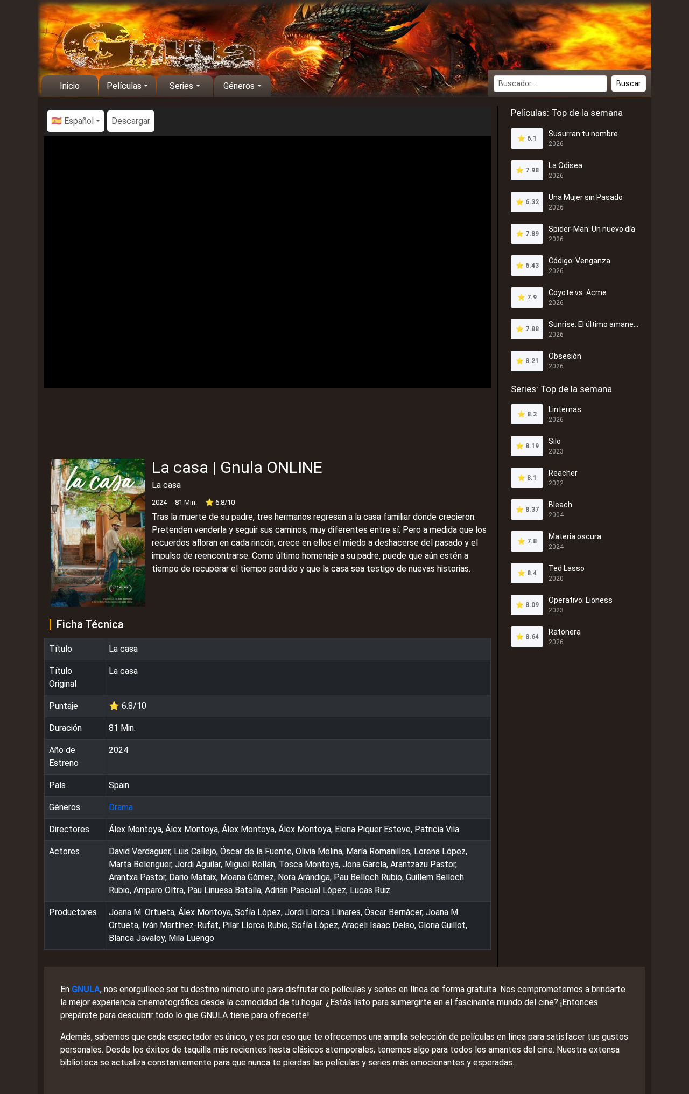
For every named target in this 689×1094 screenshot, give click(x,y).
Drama (121, 807)
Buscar (628, 83)
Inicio (70, 86)
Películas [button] (124, 86)
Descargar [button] (130, 121)
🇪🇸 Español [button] (72, 121)
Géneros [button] (239, 86)
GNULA (86, 989)
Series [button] (181, 86)
